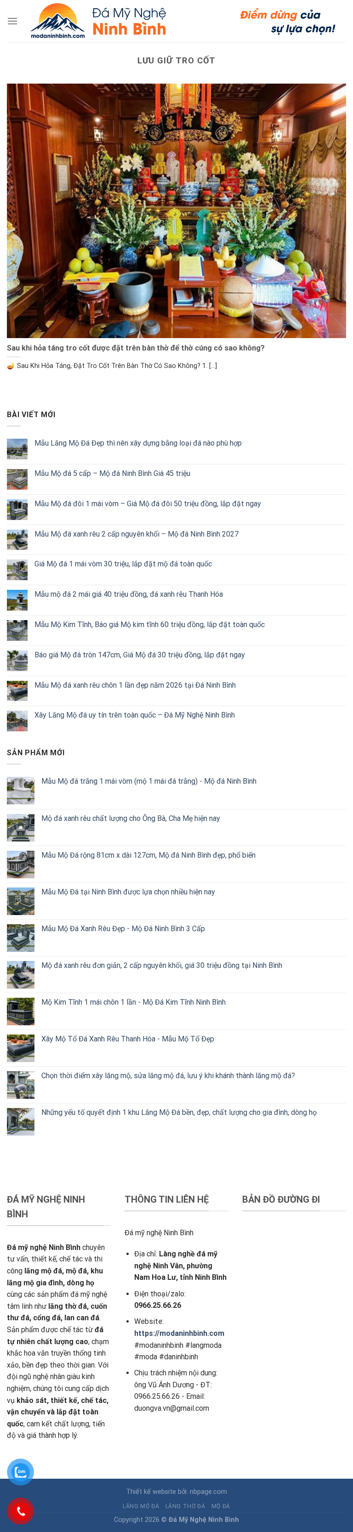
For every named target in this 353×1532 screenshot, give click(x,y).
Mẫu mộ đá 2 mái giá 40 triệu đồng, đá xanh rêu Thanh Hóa (128, 594)
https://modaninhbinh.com (179, 1333)
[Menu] (12, 21)
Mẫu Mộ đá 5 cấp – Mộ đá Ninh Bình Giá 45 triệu (112, 473)
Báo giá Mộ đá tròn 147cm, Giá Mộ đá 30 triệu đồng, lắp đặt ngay (139, 654)
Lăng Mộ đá (141, 1506)
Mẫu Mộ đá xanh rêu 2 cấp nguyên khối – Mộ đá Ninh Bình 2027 (136, 534)
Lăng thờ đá (185, 1506)
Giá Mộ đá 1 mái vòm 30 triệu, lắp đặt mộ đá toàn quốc (123, 564)
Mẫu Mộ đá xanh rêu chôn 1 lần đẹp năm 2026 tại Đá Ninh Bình (135, 685)
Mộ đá (220, 1506)
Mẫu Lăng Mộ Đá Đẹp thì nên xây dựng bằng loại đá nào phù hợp (138, 443)
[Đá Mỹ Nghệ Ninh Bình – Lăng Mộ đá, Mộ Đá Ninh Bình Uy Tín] (181, 20)
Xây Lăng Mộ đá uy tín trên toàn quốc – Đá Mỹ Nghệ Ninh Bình (134, 715)
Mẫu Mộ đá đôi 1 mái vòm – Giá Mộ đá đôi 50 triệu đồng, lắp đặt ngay (147, 503)
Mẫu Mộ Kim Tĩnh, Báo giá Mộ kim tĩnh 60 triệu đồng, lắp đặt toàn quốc (149, 624)
